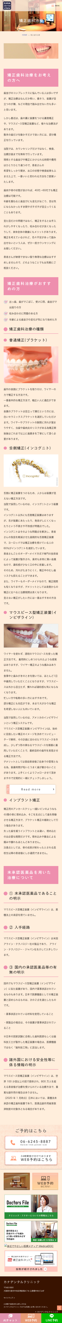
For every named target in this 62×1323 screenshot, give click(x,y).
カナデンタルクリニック (22, 1282)
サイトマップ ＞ (9, 1298)
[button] (31, 789)
